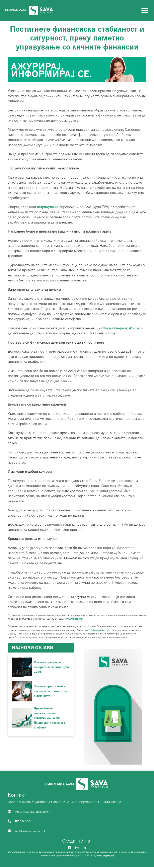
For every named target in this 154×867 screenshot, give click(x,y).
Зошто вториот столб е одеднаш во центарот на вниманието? (51, 690)
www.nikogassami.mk (97, 629)
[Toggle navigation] (145, 10)
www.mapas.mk (73, 618)
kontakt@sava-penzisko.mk (30, 831)
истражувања (47, 207)
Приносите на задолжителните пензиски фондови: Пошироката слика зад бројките (49, 717)
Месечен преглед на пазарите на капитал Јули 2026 (51, 666)
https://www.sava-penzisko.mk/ (32, 811)
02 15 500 (23, 821)
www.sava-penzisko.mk (121, 328)
